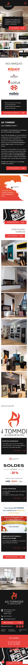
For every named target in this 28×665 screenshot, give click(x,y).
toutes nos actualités (11, 556)
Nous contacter (8, 622)
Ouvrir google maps (13, 222)
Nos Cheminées (15, 28)
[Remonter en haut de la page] (14, 582)
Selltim (25, 629)
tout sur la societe (14, 168)
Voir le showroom (12, 235)
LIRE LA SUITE (17, 450)
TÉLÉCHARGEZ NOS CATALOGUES (11, 112)
